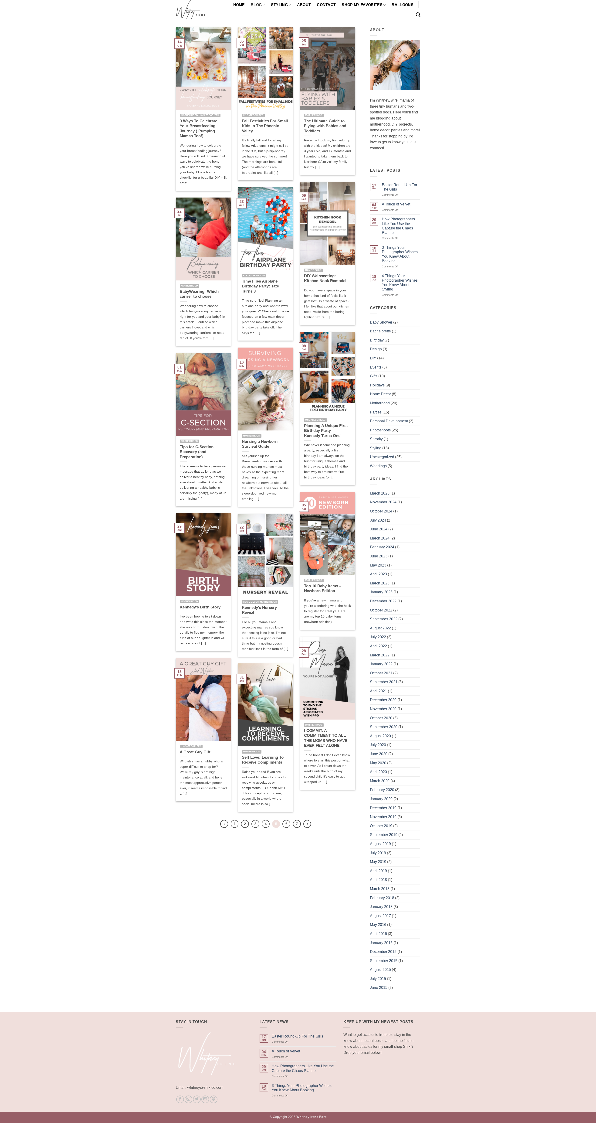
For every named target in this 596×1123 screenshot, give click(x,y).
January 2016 (381, 943)
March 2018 (379, 889)
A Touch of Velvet (396, 204)
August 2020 (380, 736)
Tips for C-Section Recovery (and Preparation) (196, 452)
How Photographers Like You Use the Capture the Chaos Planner (398, 226)
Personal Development (389, 421)
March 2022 (379, 655)
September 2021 (383, 682)
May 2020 (378, 763)
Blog (256, 5)
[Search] (418, 15)
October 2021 (381, 673)
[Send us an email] (205, 1099)
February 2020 (382, 790)
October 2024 (381, 511)
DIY (373, 358)
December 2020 (383, 700)
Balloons (402, 5)
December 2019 (383, 808)
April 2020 (378, 772)
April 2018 (378, 880)
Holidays (377, 385)
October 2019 (381, 826)
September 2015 (383, 961)
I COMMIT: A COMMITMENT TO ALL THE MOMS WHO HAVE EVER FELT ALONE (325, 738)
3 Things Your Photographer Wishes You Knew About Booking (400, 254)
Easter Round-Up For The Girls (399, 187)
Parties (376, 412)
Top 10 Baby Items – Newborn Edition (322, 588)
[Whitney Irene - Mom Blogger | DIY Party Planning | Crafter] (199, 10)
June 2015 (378, 988)
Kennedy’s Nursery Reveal (259, 610)
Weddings (378, 466)
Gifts (373, 376)
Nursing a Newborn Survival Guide (260, 444)
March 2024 (379, 538)
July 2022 (378, 637)
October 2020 (381, 718)
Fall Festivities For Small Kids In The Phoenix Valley (265, 126)
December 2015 (383, 952)
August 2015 (380, 970)
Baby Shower (381, 322)
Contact (326, 5)
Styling (279, 5)
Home (239, 5)
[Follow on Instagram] (188, 1099)
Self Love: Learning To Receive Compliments (263, 760)
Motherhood (380, 403)
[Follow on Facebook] (180, 1099)
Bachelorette (380, 331)
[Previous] (224, 824)
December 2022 (383, 601)
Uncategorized (382, 457)
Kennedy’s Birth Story (200, 607)
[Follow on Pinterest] (213, 1099)
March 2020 (379, 781)
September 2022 (383, 619)
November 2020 (383, 709)
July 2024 (378, 520)
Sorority (376, 439)
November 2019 (383, 817)
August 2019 (380, 844)
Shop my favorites (362, 5)
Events (375, 367)
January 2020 (381, 799)
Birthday (377, 340)
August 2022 (380, 628)
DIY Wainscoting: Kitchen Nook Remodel (325, 278)
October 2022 (381, 610)
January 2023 (381, 592)
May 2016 (378, 925)
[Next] (307, 824)
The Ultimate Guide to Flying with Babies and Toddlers (325, 126)
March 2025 (379, 493)
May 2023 (378, 565)
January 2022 (381, 664)
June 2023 (378, 556)
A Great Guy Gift (195, 752)
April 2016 (378, 934)
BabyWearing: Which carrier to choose (199, 294)
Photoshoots (380, 430)
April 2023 (378, 574)
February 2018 (382, 898)
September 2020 (383, 727)
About (304, 5)
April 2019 (378, 871)
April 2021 (378, 691)
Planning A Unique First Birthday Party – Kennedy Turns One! (326, 430)
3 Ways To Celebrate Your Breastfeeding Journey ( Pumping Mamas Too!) (198, 128)
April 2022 (378, 646)
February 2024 (382, 547)
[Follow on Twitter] (197, 1099)
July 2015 (378, 979)
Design (376, 349)
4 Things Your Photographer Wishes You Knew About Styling (400, 282)
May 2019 (378, 862)
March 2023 (379, 583)
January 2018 (381, 907)
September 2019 (383, 835)
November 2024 (383, 502)
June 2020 (378, 754)
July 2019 (378, 853)
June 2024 (378, 529)
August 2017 (380, 916)
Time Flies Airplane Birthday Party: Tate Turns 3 (260, 286)
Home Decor (380, 394)
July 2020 (378, 745)
